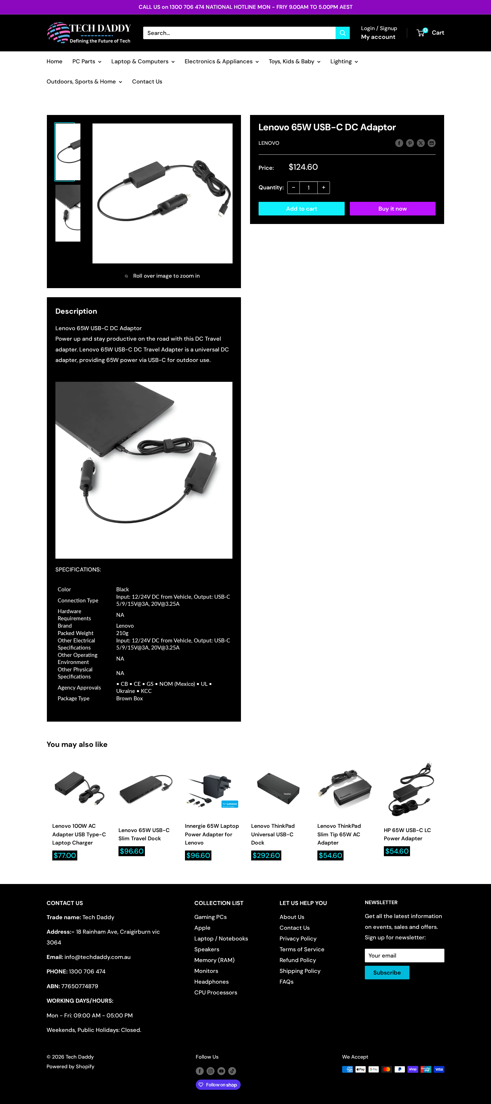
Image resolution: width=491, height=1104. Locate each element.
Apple (202, 927)
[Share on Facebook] (399, 142)
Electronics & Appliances (219, 61)
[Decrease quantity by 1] (293, 187)
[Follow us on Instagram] (211, 1071)
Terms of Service (302, 949)
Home (55, 61)
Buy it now (392, 208)
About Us (292, 917)
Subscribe (387, 972)
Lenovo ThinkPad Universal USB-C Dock (273, 834)
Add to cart (301, 208)
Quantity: (271, 187)
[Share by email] (432, 142)
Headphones (211, 981)
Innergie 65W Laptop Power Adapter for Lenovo (212, 834)
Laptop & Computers (139, 61)
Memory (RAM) (214, 960)
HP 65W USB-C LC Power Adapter (407, 834)
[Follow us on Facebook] (200, 1071)
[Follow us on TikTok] (232, 1071)
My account (378, 37)
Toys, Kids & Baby (291, 61)
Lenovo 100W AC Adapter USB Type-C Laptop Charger (79, 834)
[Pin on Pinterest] (410, 142)
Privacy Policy (298, 938)
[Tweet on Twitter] (421, 142)
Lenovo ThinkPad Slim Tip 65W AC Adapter (339, 834)
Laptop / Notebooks (221, 938)
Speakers (206, 949)
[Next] (445, 811)
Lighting (341, 61)
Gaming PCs (210, 917)
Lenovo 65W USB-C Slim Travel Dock (144, 834)
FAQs (287, 981)
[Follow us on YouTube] (221, 1071)
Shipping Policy (300, 971)
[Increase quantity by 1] (324, 187)
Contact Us (147, 81)
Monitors (206, 971)
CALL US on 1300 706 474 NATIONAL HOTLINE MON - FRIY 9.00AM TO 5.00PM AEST (246, 7)
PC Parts (83, 61)
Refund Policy (298, 960)
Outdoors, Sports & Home (81, 81)
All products (80, 103)
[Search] (343, 33)
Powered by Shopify (70, 1066)
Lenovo (269, 143)
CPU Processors (215, 992)
